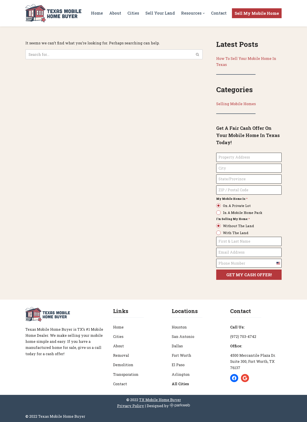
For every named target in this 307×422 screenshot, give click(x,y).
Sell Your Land (160, 13)
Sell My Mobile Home (257, 13)
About (115, 13)
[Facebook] (234, 378)
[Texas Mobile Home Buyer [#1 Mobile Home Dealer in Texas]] (53, 13)
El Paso (178, 364)
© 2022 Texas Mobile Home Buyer (55, 416)
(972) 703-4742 (243, 336)
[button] (204, 13)
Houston (179, 327)
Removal (121, 355)
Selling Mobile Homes (236, 103)
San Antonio (183, 336)
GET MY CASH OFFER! (249, 274)
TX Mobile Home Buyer (160, 399)
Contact (219, 13)
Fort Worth (181, 355)
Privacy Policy (130, 405)
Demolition (123, 364)
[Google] (245, 378)
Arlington (181, 374)
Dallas (177, 346)
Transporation (125, 374)
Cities (133, 13)
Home (97, 13)
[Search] (198, 54)
